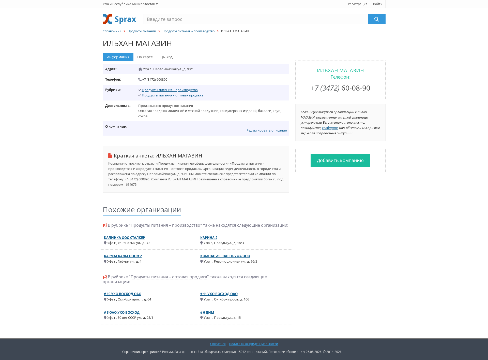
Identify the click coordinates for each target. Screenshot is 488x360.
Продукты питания (142, 31)
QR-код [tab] (166, 56)
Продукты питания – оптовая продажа (172, 95)
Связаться (218, 344)
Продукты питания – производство (188, 31)
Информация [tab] (118, 56)
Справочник (112, 31)
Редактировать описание (267, 130)
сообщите (330, 127)
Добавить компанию (340, 160)
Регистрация (357, 4)
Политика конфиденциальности (253, 344)
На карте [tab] (145, 56)
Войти (378, 4)
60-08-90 (340, 88)
